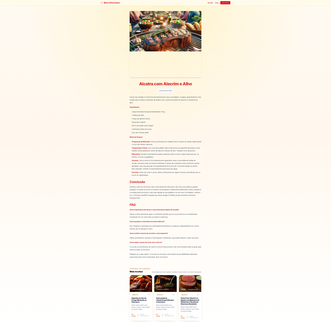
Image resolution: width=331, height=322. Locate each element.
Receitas (210, 3)
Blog (216, 3)
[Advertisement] (165, 64)
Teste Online (225, 2)
